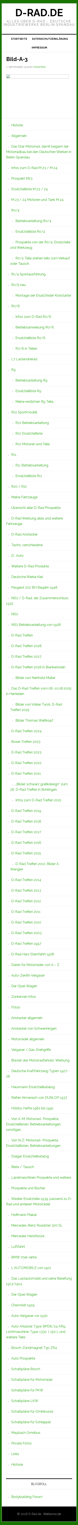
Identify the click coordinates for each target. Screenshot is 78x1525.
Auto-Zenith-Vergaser (28, 975)
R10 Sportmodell (24, 412)
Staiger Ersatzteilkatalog (30, 1156)
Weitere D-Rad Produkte (30, 566)
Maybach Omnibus (25, 1433)
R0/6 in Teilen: (26, 348)
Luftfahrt (18, 1247)
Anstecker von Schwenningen (34, 1028)
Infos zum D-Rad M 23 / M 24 (34, 168)
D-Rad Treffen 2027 (26, 657)
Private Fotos (21, 1443)
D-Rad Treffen (22, 635)
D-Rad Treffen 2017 (26, 832)
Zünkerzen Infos (23, 997)
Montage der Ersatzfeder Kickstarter (43, 295)
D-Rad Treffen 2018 (26, 821)
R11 (13, 455)
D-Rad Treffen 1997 (26, 944)
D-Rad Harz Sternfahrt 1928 (32, 954)
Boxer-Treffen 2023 (25, 742)
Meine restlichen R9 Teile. (34, 402)
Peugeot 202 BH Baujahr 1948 (34, 587)
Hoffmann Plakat (24, 1215)
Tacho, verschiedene (27, 545)
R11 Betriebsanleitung (31, 465)
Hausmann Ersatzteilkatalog (33, 1087)
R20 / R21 (19, 486)
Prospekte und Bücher (28, 1188)
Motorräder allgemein (27, 1039)
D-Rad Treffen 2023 (26, 752)
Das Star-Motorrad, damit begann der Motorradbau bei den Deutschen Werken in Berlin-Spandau (38, 151)
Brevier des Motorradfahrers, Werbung (40, 1060)
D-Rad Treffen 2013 (26, 890)
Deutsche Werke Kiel (27, 577)
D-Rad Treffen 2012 (26, 901)
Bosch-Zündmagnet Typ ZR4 (34, 1348)
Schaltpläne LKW (24, 1401)
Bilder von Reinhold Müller (35, 678)
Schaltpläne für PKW (27, 1390)
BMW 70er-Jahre (24, 1257)
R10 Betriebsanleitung (32, 423)
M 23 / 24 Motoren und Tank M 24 (37, 200)
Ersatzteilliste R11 (28, 476)
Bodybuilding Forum (26, 1497)
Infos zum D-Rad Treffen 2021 (38, 800)
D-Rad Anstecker (24, 534)
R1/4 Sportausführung (28, 274)
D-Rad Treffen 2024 (26, 731)
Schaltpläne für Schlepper (31, 1422)
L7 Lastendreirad (24, 359)
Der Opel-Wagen (24, 986)
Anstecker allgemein (26, 1018)
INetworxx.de (52, 1514)
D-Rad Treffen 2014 (26, 880)
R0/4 (15, 210)
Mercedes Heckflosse (27, 1236)
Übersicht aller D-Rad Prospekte (36, 508)
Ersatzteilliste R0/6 (30, 338)
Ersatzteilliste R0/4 (30, 232)
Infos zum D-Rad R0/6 (33, 317)
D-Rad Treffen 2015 (26, 853)
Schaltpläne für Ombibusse (32, 1411)
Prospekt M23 (21, 178)
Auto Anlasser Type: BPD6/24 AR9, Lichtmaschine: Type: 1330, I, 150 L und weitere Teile (36, 1331)
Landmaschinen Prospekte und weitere (41, 1177)
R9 (13, 370)
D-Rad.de (39, 13)
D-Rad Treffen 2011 (26, 912)
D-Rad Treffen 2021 (26, 774)
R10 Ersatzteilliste (29, 433)
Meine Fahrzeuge (24, 497)
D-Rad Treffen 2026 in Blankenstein (38, 667)
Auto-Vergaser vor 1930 (29, 1316)
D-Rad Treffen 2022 (26, 763)
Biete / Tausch (22, 1167)
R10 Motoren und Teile (32, 444)
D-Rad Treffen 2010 (26, 922)
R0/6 (15, 306)
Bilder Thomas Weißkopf (34, 720)
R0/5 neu (18, 285)
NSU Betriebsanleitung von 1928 (36, 625)
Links (15, 1454)
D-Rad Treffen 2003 (26, 933)
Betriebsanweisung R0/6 (34, 327)
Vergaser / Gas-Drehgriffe (31, 1050)
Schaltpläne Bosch (25, 1369)
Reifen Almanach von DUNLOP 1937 (39, 1098)
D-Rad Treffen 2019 (26, 811)
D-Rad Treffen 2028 (26, 646)
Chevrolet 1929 (23, 1305)
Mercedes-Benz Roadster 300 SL (37, 1225)
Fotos (15, 1007)
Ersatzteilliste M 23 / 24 (29, 189)
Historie (17, 125)
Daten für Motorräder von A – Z (35, 965)
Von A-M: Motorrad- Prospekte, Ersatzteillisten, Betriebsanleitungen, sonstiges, (33, 1124)
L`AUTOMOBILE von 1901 (31, 1268)
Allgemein (19, 136)
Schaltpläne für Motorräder (32, 1380)
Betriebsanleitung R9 (31, 380)
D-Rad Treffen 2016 (26, 843)
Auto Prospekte (23, 1358)
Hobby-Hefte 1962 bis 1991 (32, 1108)
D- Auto (17, 556)
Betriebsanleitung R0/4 (33, 221)
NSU (14, 614)
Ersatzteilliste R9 (28, 391)
